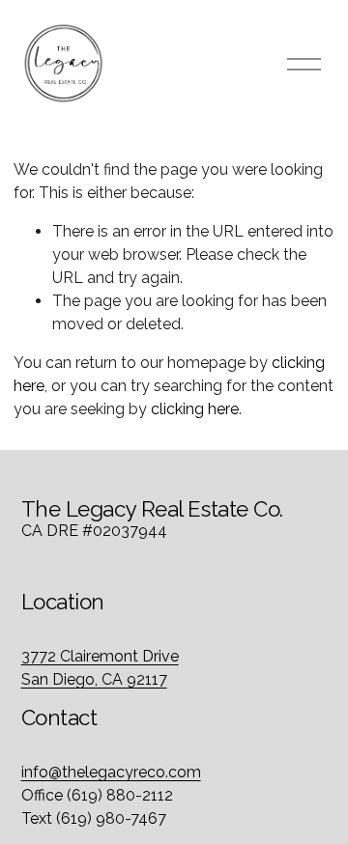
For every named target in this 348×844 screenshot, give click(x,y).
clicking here (195, 409)
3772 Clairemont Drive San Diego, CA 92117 (100, 668)
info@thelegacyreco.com (111, 772)
